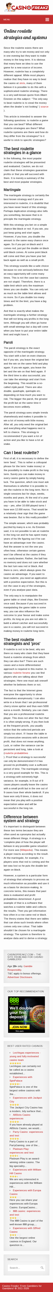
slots (22, 83)
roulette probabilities (16, 753)
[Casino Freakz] (26, 10)
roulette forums (21, 672)
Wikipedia (26, 850)
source (44, 106)
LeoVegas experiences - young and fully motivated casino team (25, 1056)
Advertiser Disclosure (20, 977)
